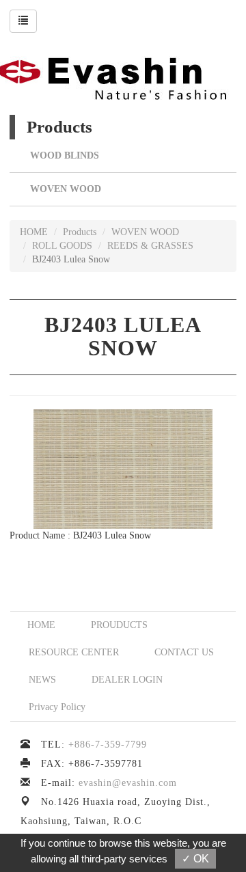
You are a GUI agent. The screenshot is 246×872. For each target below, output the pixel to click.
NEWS (42, 680)
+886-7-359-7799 (107, 744)
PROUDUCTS (119, 625)
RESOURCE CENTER (74, 652)
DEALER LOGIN (127, 680)
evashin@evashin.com (128, 783)
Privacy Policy (57, 707)
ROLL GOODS (62, 246)
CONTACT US (184, 652)
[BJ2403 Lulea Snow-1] (123, 468)
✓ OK (195, 858)
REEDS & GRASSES (150, 246)
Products (79, 232)
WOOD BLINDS (64, 155)
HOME (34, 232)
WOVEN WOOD (65, 189)
